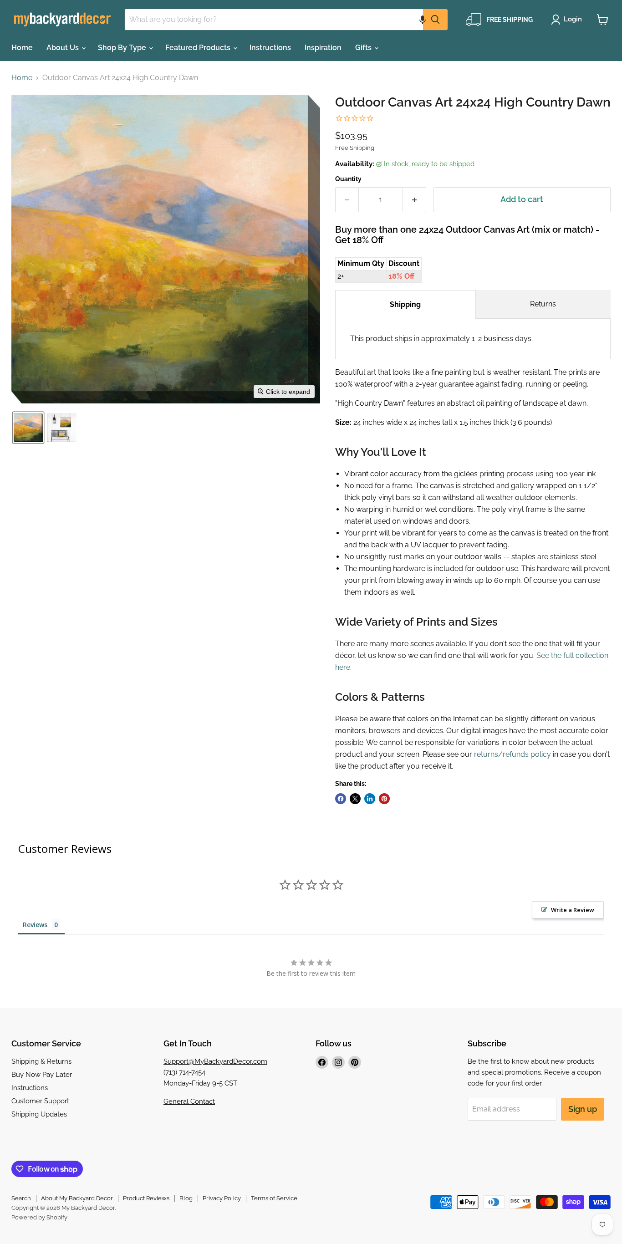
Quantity (348, 179)
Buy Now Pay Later (41, 1075)
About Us (63, 47)
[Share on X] (355, 798)
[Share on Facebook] (340, 798)
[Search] (435, 19)
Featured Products (198, 47)
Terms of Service (274, 1198)
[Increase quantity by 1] (414, 199)
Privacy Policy (222, 1198)
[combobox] (274, 19)
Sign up (582, 1109)
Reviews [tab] (35, 924)
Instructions (270, 47)
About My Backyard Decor (77, 1198)
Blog (186, 1198)
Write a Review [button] (572, 910)
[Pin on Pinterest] (384, 798)
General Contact (189, 1101)
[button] (422, 19)
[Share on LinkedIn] (369, 798)
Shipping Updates (39, 1114)
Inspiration (323, 47)
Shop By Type (123, 47)
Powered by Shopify (39, 1217)
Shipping (405, 304)
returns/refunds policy (512, 754)
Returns (543, 304)
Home (22, 47)
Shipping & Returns (41, 1061)
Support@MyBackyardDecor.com (215, 1061)
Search (21, 1198)
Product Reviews (146, 1198)
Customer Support (40, 1101)
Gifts (364, 47)
